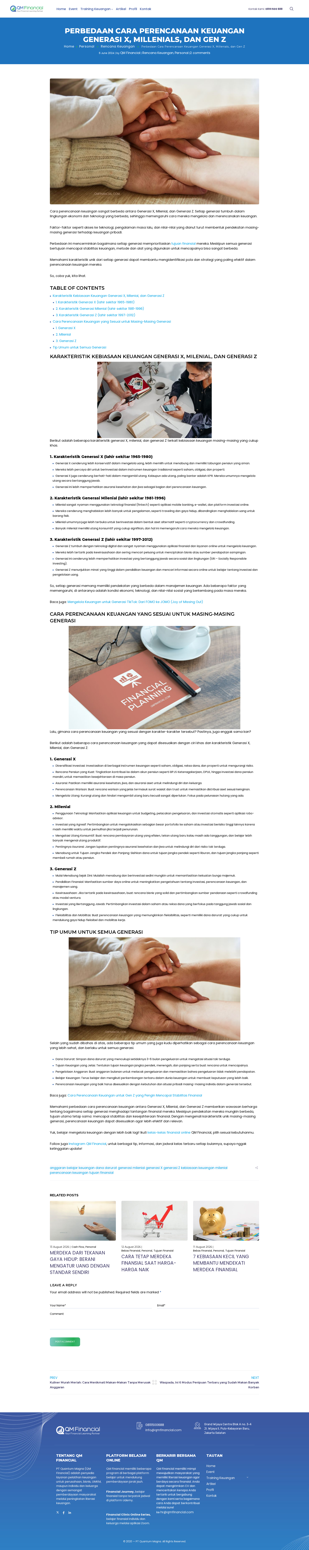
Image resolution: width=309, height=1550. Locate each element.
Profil (133, 9)
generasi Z (171, 1168)
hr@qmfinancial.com (177, 1512)
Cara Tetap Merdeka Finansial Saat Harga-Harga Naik (148, 1263)
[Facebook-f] (63, 1512)
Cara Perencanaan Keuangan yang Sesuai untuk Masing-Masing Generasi (112, 321)
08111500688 (154, 1425)
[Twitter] (57, 1512)
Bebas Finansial (130, 1250)
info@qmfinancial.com (163, 1430)
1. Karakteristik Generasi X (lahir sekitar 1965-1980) (95, 302)
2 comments (200, 53)
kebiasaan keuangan (197, 1168)
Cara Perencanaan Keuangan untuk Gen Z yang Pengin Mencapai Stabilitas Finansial (135, 1095)
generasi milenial (131, 1168)
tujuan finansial (183, 243)
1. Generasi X (65, 328)
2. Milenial (63, 334)
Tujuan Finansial (163, 1250)
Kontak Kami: (266, 9)
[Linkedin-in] (69, 1512)
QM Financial (130, 53)
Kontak (145, 9)
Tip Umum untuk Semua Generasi (79, 347)
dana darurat (106, 1168)
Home (61, 9)
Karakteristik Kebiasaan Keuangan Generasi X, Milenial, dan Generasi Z (108, 295)
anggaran (58, 1168)
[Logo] (26, 9)
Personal (86, 46)
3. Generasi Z (66, 341)
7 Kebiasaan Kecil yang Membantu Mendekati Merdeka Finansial (221, 1263)
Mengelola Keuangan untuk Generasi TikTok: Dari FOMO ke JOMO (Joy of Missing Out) (135, 602)
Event (73, 9)
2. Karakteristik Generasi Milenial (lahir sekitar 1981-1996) (100, 308)
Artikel (121, 9)
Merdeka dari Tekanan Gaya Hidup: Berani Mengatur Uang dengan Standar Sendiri (79, 1263)
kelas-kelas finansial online (169, 1132)
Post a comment (65, 1341)
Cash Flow (78, 1247)
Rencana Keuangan (118, 46)
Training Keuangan (95, 9)
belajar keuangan (81, 1168)
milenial (221, 1168)
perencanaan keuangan (69, 1172)
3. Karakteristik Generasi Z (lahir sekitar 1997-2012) (95, 315)
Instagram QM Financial (87, 1143)
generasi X (154, 1168)
